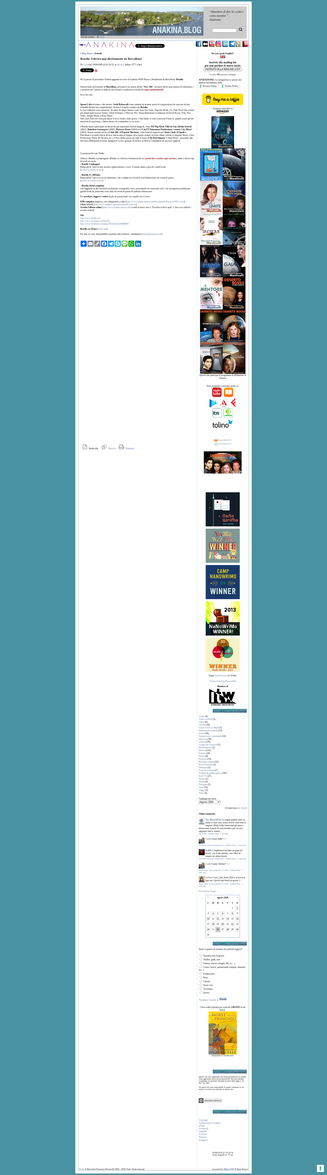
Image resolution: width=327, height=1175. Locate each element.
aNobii (202, 1125)
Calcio (201, 722)
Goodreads (204, 1128)
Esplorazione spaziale (208, 730)
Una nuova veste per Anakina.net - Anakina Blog (217, 845)
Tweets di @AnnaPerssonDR (222, 681)
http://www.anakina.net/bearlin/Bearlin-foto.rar (115, 204)
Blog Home (87, 53)
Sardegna (203, 767)
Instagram (203, 1140)
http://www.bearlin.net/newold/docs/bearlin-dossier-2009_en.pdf (156, 201)
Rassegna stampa (206, 761)
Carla (101, 37)
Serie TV (203, 776)
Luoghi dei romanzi (207, 744)
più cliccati (242, 808)
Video (201, 793)
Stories (202, 778)
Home (81, 1169)
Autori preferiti (205, 719)
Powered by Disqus (207, 891)
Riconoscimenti (206, 764)
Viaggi (202, 790)
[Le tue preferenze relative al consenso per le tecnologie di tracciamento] (320, 1168)
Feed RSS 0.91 (224, 440)
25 (213, 929)
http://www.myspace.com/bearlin (95, 221)
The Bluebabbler (213, 819)
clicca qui (102, 229)
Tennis (202, 781)
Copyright (203, 1120)
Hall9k (208, 850)
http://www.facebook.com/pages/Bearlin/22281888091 (104, 223)
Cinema (202, 724)
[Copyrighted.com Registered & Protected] (210, 1102)
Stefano (209, 877)
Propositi (203, 759)
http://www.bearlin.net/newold (116, 207)
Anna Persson (220, 675)
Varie (201, 787)
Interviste (203, 739)
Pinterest (202, 1137)
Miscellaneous (205, 747)
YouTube (203, 1134)
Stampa (129, 448)
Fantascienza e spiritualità (210, 736)
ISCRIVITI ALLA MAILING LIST (222, 69)
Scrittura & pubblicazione (210, 773)
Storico (111, 448)
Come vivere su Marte (209, 727)
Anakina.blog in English (209, 1123)
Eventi (201, 733)
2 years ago (241, 845)
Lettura (202, 742)
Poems (202, 756)
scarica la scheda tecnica (91, 169)
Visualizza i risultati (207, 1000)
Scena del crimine (206, 770)
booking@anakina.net (152, 234)
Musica (120, 64)
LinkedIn (203, 1131)
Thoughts (203, 784)
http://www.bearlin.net (90, 218)
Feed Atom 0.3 (224, 444)
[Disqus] (138, 296)
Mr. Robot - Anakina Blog (209, 834)
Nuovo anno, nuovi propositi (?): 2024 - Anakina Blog (219, 870)
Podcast (202, 753)
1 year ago (224, 834)
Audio (201, 716)
